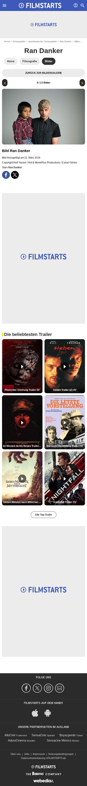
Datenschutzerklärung (33, 758)
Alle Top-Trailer (43, 514)
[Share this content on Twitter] (15, 175)
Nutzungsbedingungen (61, 754)
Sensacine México (59, 740)
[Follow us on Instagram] (49, 688)
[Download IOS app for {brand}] (37, 712)
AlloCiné (9, 735)
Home (7, 41)
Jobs (26, 754)
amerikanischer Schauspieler (42, 41)
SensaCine (39, 735)
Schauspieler (19, 41)
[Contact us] (60, 688)
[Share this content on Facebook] (6, 175)
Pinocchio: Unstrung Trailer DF (22, 390)
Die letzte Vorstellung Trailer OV (65, 446)
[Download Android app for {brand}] (50, 712)
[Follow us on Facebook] (27, 688)
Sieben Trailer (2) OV (64, 390)
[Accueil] (40, 5)
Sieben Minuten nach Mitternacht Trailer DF (22, 502)
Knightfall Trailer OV (64, 502)
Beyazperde (67, 735)
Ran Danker (66, 41)
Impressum (39, 754)
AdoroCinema (17, 740)
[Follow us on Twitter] (38, 688)
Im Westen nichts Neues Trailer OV (22, 446)
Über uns (16, 754)
